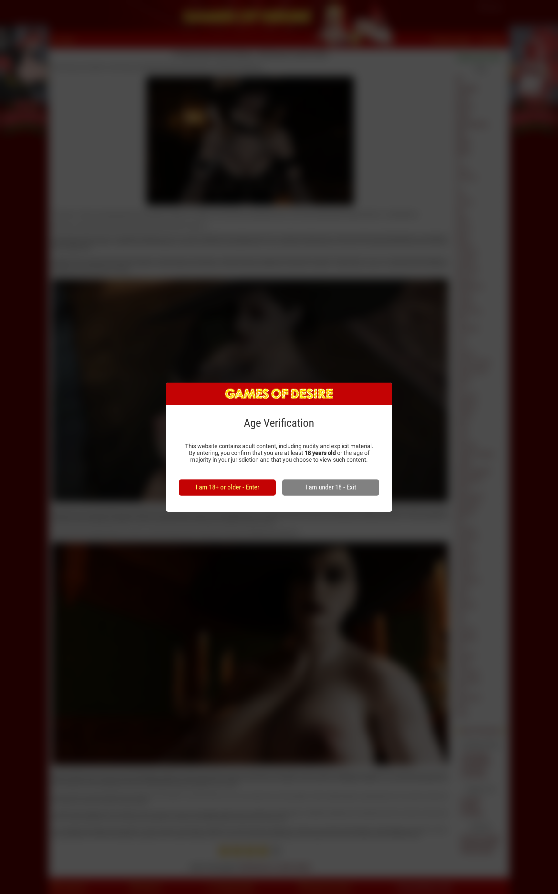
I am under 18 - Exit (330, 487)
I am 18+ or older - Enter (227, 487)
